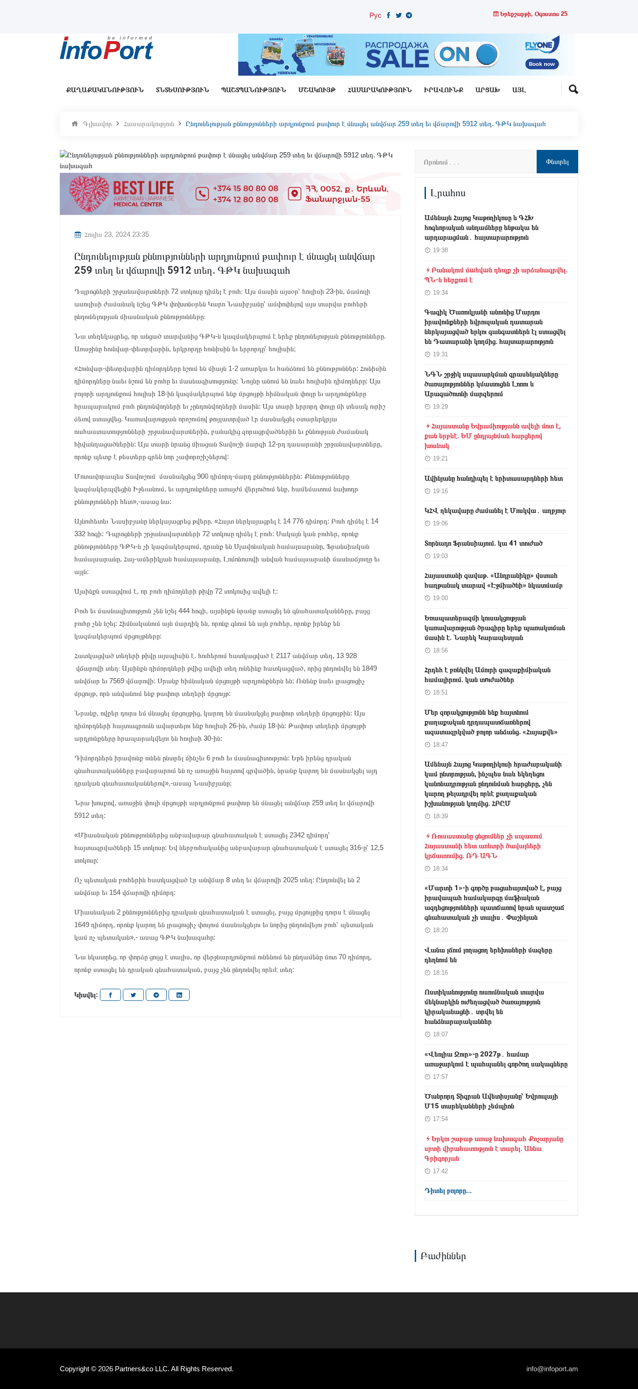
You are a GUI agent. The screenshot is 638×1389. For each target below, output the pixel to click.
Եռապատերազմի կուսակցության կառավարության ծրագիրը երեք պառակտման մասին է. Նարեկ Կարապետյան (495, 628)
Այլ (519, 90)
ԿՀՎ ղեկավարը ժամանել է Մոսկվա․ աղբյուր (495, 510)
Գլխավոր (97, 124)
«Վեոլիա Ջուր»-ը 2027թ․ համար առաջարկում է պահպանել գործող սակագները (496, 1059)
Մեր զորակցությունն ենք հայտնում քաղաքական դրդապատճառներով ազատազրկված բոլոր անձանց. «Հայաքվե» (491, 722)
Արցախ (487, 90)
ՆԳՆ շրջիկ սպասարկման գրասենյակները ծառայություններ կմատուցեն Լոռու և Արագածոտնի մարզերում (491, 384)
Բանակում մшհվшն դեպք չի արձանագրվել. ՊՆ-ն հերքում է (496, 275)
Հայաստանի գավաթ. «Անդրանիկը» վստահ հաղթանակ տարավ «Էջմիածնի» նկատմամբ (494, 580)
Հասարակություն (380, 90)
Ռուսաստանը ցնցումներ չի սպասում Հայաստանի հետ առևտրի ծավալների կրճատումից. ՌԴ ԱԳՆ (483, 846)
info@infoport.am (552, 1369)
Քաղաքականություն (105, 90)
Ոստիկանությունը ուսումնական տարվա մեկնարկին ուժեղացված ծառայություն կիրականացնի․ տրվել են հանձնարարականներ (484, 1007)
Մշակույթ (317, 90)
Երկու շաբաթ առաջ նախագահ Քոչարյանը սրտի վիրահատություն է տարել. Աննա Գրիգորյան (494, 1148)
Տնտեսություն (182, 90)
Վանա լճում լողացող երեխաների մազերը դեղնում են (488, 955)
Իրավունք (443, 90)
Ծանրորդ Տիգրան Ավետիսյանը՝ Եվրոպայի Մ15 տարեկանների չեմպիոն (491, 1101)
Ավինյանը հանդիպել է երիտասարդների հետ (494, 478)
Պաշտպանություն (253, 90)
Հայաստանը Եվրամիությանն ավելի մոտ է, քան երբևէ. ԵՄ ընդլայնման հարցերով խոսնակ (493, 436)
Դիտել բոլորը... (448, 1190)
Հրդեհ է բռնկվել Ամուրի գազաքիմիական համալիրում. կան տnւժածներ (488, 675)
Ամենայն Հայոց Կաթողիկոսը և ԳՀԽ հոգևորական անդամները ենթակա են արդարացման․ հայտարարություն (482, 227)
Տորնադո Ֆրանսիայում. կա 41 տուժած (484, 543)
